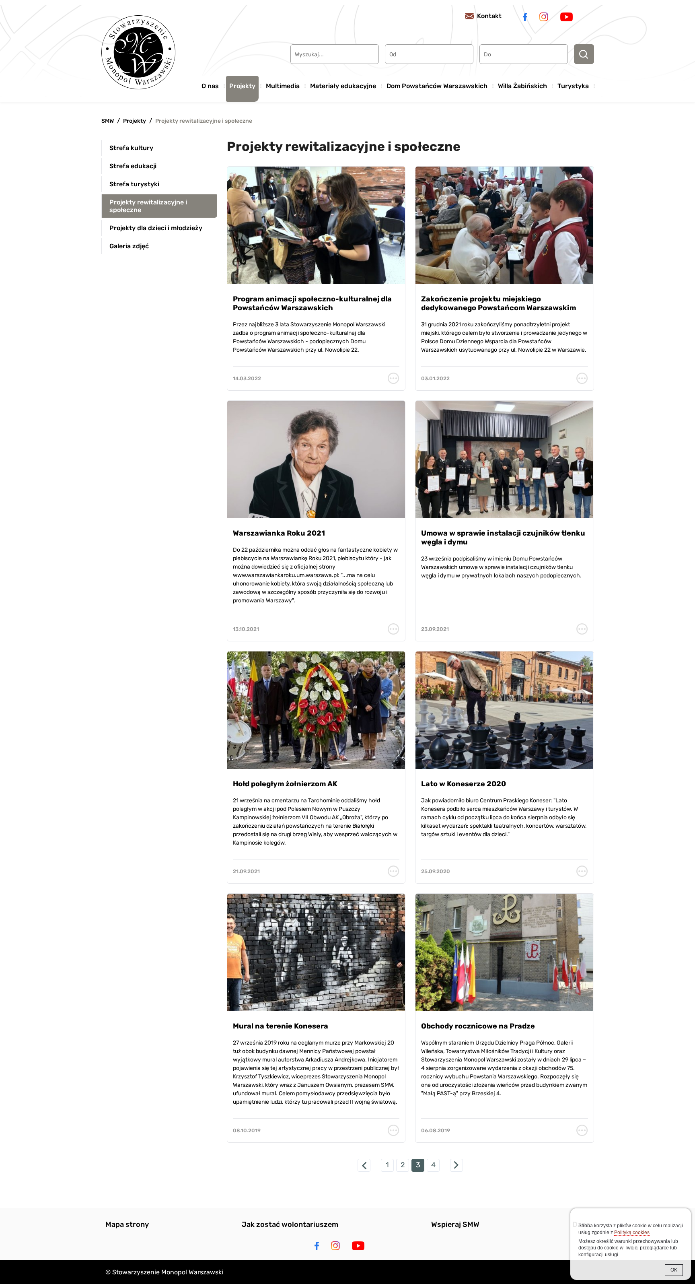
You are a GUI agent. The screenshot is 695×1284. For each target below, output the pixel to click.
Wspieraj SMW (455, 1224)
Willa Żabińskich (522, 86)
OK (673, 1270)
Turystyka (573, 86)
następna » (456, 1165)
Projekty (242, 86)
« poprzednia (364, 1165)
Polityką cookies (632, 1232)
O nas (210, 86)
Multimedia (283, 86)
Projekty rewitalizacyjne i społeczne (203, 120)
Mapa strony (127, 1224)
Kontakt (489, 16)
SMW (107, 120)
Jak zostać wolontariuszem (290, 1224)
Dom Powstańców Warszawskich (437, 86)
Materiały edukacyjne (343, 86)
